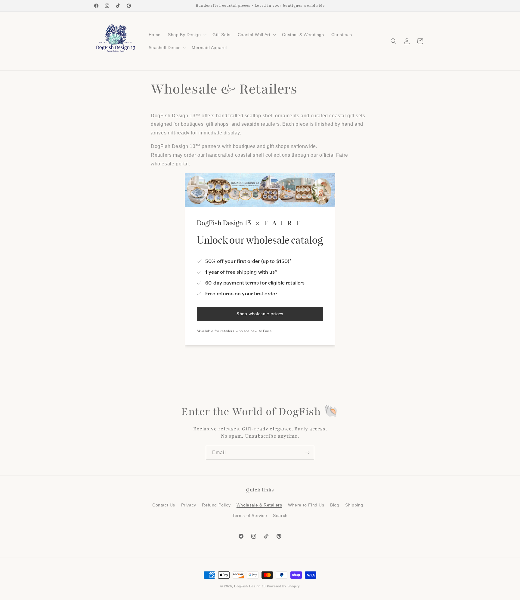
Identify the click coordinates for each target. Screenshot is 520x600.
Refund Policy (216, 505)
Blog (334, 505)
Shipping (354, 505)
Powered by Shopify (283, 586)
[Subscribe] (307, 453)
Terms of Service (249, 515)
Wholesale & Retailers (259, 505)
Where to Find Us (306, 505)
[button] (186, 34)
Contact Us (163, 505)
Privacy (188, 505)
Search (280, 515)
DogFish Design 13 (250, 586)
